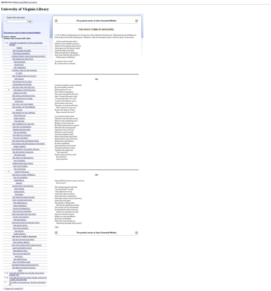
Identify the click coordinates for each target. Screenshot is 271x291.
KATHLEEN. (19, 101)
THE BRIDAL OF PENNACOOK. (24, 90)
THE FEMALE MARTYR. (21, 53)
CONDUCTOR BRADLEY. (21, 208)
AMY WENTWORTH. (20, 166)
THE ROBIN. (19, 194)
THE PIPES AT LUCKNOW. (22, 135)
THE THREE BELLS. (20, 203)
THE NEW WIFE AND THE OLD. (23, 87)
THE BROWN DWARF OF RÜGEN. (24, 268)
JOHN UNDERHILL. (20, 206)
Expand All (18, 289)
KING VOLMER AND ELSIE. (22, 200)
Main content (19, 2)
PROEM (19, 48)
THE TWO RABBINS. (20, 177)
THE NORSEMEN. (20, 67)
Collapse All (9, 289)
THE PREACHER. (20, 155)
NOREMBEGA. (19, 180)
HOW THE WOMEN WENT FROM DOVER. (26, 245)
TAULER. (19, 110)
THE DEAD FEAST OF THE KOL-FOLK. (26, 222)
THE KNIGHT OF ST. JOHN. (22, 81)
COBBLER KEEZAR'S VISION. (22, 163)
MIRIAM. (19, 183)
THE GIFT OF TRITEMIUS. (22, 127)
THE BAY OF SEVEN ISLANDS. (23, 239)
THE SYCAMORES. (20, 132)
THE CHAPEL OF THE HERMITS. (23, 107)
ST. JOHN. (19, 73)
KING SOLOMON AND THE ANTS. (24, 214)
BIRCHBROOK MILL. (20, 251)
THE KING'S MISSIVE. (21, 228)
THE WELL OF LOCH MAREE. (23, 104)
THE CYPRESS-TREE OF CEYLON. (24, 76)
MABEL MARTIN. (20, 146)
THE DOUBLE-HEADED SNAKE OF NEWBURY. (28, 144)
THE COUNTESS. (20, 169)
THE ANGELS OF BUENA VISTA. (23, 96)
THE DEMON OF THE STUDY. (22, 59)
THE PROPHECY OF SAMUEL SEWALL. (26, 149)
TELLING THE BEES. (20, 138)
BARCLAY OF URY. (20, 93)
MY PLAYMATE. (19, 160)
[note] (20, 270)
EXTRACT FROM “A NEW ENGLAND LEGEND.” (29, 56)
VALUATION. (19, 231)
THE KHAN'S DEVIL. (20, 225)
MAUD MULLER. (20, 115)
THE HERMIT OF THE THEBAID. (23, 112)
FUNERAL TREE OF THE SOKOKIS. (24, 70)
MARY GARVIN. (19, 118)
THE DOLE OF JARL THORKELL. (24, 175)
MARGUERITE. (19, 191)
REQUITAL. (19, 256)
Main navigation (30, 2)
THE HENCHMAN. (19, 220)
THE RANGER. (19, 121)
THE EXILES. (19, 79)
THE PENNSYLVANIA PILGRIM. (23, 197)
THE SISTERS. (19, 189)
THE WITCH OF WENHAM (22, 211)
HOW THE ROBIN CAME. (21, 262)
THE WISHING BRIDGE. (21, 242)
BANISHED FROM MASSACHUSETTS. (25, 265)
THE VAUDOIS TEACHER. (22, 50)
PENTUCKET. (19, 65)
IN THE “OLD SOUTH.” (21, 217)
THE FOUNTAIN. (20, 62)
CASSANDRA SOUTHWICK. (22, 84)
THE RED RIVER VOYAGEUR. (22, 152)
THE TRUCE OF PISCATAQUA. (23, 158)
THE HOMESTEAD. (20, 259)
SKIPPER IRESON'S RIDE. (22, 129)
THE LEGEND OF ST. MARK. (22, 98)
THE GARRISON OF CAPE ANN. (23, 124)
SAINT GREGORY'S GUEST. (22, 248)
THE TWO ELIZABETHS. (21, 253)
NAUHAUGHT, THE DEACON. (22, 186)
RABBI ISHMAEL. (20, 234)
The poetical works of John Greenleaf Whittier (22, 33)
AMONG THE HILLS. (22, 172)
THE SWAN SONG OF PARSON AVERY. (25, 141)
